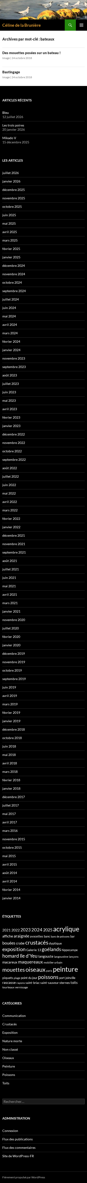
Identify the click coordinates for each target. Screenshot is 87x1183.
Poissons (8, 1075)
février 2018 (11, 780)
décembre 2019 (13, 653)
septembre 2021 (14, 552)
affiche (7, 936)
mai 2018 (9, 755)
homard (10, 956)
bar (72, 936)
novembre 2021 (13, 544)
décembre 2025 (13, 190)
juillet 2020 (10, 628)
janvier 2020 (11, 645)
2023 (25, 929)
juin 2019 (9, 687)
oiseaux (35, 969)
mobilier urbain (53, 962)
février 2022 (11, 519)
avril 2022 (9, 502)
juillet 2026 (10, 173)
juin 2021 (9, 578)
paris (49, 970)
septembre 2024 (14, 291)
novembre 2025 (13, 198)
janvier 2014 (11, 898)
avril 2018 (9, 763)
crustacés (36, 942)
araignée (21, 935)
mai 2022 (9, 493)
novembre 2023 (13, 358)
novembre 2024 (13, 274)
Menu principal (81, 25)
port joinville (67, 978)
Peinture (8, 1066)
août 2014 (9, 873)
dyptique (55, 943)
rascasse (9, 982)
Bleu (5, 113)
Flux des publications (17, 1139)
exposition (14, 949)
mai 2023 (9, 400)
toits (74, 982)
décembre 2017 (13, 797)
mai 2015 (9, 856)
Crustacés (9, 1024)
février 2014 (11, 890)
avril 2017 (9, 822)
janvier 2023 (11, 426)
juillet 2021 (10, 569)
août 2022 (9, 468)
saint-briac (33, 983)
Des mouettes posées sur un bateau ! (31, 53)
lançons (73, 956)
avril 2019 (9, 696)
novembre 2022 (13, 443)
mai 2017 (9, 814)
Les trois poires (13, 125)
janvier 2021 (11, 611)
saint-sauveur (49, 983)
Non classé (10, 1049)
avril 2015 (9, 864)
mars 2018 (10, 772)
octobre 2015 (12, 847)
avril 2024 (9, 325)
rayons (20, 983)
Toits (5, 1083)
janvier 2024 (11, 350)
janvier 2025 (11, 257)
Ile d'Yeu (29, 956)
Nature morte (12, 1041)
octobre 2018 (12, 738)
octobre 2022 (12, 451)
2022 (15, 930)
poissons (48, 977)
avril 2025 (9, 232)
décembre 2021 (13, 535)
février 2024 (11, 341)
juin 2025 (9, 215)
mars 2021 (10, 603)
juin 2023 (9, 392)
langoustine (61, 956)
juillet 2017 (10, 805)
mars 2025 (10, 240)
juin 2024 (9, 308)
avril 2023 (9, 409)
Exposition (10, 1032)
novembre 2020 (13, 620)
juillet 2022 (10, 476)
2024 (36, 929)
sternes (64, 983)
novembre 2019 (13, 662)
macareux (9, 962)
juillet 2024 (10, 299)
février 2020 (11, 637)
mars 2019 (10, 704)
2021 (6, 930)
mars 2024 (10, 333)
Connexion (10, 1131)
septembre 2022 (14, 459)
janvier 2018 (11, 788)
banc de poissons (60, 936)
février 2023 (11, 417)
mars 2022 (10, 510)
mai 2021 (9, 586)
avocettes (36, 936)
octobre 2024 (12, 282)
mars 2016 (10, 831)
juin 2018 (9, 746)
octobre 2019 (12, 670)
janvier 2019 (11, 721)
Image (6, 58)
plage (17, 978)
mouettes (13, 969)
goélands (51, 949)
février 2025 (11, 249)
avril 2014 (9, 881)
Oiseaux (8, 1058)
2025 (47, 929)
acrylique (66, 929)
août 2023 (9, 375)
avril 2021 (9, 594)
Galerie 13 (33, 950)
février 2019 (11, 712)
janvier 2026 (11, 181)
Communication (14, 1016)
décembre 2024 (13, 266)
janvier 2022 (11, 527)
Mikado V (9, 138)
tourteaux (8, 987)
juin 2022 (9, 485)
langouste (45, 956)
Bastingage (11, 72)
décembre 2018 (13, 729)
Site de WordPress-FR (18, 1156)
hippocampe (70, 950)
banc (47, 936)
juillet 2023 (10, 384)
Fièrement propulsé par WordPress (23, 1177)
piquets (7, 978)
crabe (20, 943)
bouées (8, 943)
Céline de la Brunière (21, 25)
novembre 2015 (13, 839)
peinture (65, 969)
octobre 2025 (12, 206)
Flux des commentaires (18, 1148)
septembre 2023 (14, 367)
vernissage (21, 987)
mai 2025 (9, 223)
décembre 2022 (13, 434)
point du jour (29, 978)
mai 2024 (9, 316)
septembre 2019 (14, 679)
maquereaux (30, 961)
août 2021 (9, 561)
